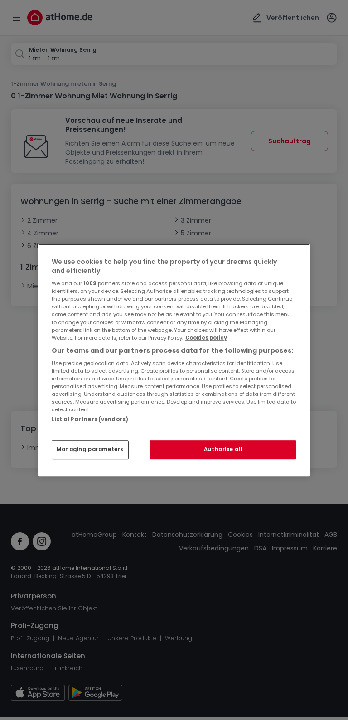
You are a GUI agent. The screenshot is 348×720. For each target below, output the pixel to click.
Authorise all (223, 449)
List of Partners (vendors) (90, 419)
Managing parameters (90, 449)
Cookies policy (206, 337)
